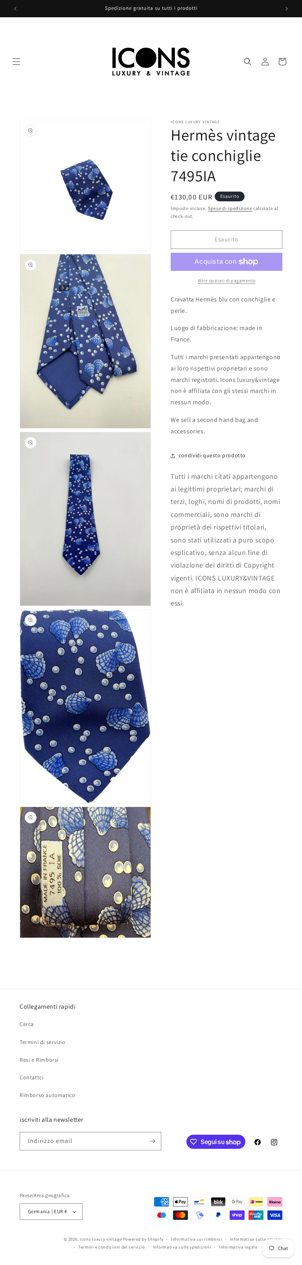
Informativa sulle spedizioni (182, 1247)
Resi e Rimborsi (39, 1059)
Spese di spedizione (230, 208)
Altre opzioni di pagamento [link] (227, 280)
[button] (16, 61)
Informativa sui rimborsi (196, 1239)
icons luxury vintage (101, 1239)
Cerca (27, 1024)
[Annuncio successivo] (286, 8)
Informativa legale (238, 1247)
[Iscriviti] (152, 1141)
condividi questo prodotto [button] (212, 455)
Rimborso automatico (47, 1095)
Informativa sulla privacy (256, 1239)
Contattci (31, 1077)
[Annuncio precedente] (15, 8)
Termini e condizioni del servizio (111, 1247)
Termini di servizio (42, 1042)
